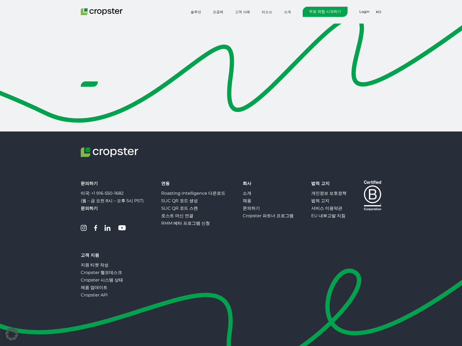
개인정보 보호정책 (328, 193)
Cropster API (94, 295)
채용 (247, 200)
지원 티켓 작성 (95, 265)
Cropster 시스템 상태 (102, 280)
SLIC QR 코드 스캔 (179, 208)
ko (378, 12)
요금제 (218, 12)
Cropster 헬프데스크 (101, 272)
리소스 (267, 12)
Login (364, 12)
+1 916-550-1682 (107, 193)
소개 (287, 12)
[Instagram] (84, 228)
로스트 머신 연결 (177, 215)
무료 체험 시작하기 (325, 11)
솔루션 (196, 12)
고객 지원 (90, 255)
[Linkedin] (107, 228)
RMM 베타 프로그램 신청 (185, 223)
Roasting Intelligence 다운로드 (193, 193)
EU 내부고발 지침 (328, 215)
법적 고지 (320, 183)
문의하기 (251, 208)
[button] (12, 334)
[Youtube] (122, 228)
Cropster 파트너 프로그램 (268, 215)
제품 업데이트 (94, 287)
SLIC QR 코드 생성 (179, 200)
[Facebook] (95, 228)
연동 (165, 183)
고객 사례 (242, 12)
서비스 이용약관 (326, 208)
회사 (247, 183)
